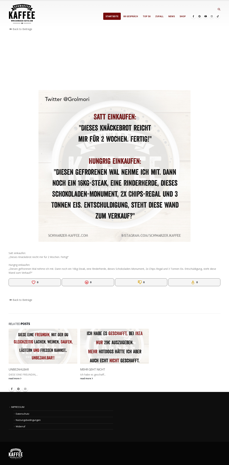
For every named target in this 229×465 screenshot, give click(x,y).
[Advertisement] (114, 61)
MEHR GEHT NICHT (92, 369)
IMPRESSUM (17, 407)
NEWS (171, 16)
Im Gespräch (130, 16)
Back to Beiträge (22, 29)
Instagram (25, 389)
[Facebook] (193, 16)
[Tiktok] (217, 16)
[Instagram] (211, 16)
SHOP (183, 16)
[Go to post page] (43, 346)
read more (14, 378)
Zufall (159, 16)
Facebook (11, 389)
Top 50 (146, 16)
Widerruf (20, 426)
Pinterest (18, 389)
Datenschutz (22, 413)
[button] (218, 9)
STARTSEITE (112, 16)
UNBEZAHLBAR (19, 369)
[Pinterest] (199, 16)
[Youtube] (205, 16)
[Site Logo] (22, 14)
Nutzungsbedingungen (28, 420)
